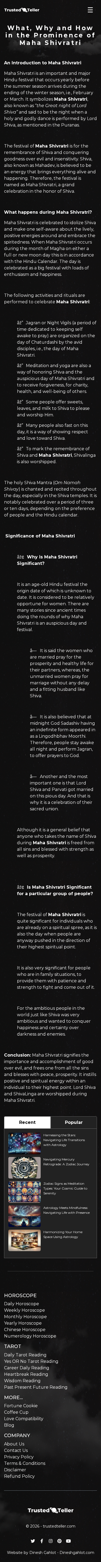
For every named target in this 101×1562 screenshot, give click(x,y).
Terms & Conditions (24, 1463)
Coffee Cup (16, 1412)
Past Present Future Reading (36, 1387)
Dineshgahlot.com (77, 1552)
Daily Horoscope (21, 1303)
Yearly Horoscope (23, 1323)
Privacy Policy (19, 1456)
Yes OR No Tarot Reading (31, 1361)
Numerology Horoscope (30, 1336)
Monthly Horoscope (25, 1316)
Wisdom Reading (22, 1380)
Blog (9, 1425)
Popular (74, 1122)
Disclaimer (15, 1469)
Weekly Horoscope (24, 1310)
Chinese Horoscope (25, 1329)
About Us (14, 1444)
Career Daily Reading (26, 1367)
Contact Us (16, 1450)
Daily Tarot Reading (25, 1354)
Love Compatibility (23, 1418)
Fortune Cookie (21, 1405)
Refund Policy (19, 1476)
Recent (27, 1122)
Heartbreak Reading (26, 1374)
